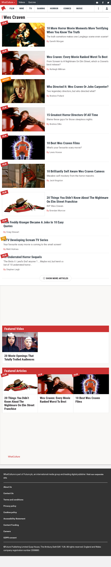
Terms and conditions (13, 499)
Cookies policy (10, 512)
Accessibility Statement (14, 518)
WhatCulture (14, 456)
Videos (22, 2)
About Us (7, 487)
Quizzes (32, 2)
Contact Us (8, 493)
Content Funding (11, 525)
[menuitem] (8, 2)
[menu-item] (12, 8)
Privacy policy (9, 506)
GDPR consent (10, 537)
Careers (7, 531)
